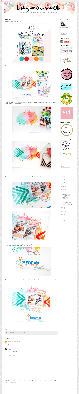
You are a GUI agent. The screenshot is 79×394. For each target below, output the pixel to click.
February (64, 213)
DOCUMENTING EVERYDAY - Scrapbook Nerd (66, 192)
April (63, 210)
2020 (63, 182)
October (63, 186)
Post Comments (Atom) (13, 382)
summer (44, 333)
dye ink (12, 333)
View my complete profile (64, 28)
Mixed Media (28, 333)
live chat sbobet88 (11, 359)
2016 (63, 220)
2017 (62, 219)
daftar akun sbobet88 (11, 355)
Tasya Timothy (10, 347)
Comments (64, 168)
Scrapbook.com (64, 161)
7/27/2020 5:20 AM (16, 347)
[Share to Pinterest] (24, 332)
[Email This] (19, 332)
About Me (31, 15)
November (64, 185)
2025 (63, 175)
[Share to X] (21, 332)
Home (26, 15)
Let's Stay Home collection (17, 333)
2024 (63, 176)
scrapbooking (41, 333)
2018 (63, 217)
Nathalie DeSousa (65, 27)
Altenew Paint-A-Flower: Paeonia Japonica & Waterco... (66, 195)
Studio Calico (63, 159)
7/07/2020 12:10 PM (16, 341)
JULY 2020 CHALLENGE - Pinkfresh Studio (66, 200)
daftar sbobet (10, 353)
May (63, 208)
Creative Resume (51, 15)
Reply (9, 344)
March (63, 211)
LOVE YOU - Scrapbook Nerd (67, 202)
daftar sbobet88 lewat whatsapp (13, 357)
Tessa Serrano (10, 341)
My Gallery (36, 15)
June (63, 207)
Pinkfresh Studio (32, 333)
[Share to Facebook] (23, 332)
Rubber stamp (37, 333)
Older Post (56, 380)
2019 (63, 216)
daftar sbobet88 (10, 349)
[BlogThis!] (20, 332)
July (63, 190)
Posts (63, 166)
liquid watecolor (23, 333)
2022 (63, 179)
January (63, 214)
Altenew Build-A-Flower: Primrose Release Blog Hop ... (67, 204)
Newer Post (7, 380)
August (63, 189)
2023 (63, 178)
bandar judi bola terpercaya (12, 351)
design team (9, 333)
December (64, 183)
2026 (63, 173)
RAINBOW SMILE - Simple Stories (66, 198)
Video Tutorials (43, 15)
